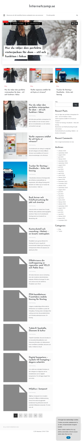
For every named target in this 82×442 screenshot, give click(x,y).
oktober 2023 (62, 185)
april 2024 (61, 173)
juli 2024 (60, 167)
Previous (72, 23)
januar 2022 (61, 218)
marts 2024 (61, 175)
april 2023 (61, 198)
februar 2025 (62, 159)
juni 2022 (60, 212)
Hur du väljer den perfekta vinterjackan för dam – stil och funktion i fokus (25, 52)
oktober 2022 (62, 204)
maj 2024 (61, 171)
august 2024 (61, 165)
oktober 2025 (62, 151)
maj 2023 (61, 196)
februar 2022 (62, 216)
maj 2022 (61, 214)
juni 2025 (60, 157)
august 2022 (61, 208)
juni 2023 (60, 194)
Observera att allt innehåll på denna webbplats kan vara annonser (25, 15)
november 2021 (62, 220)
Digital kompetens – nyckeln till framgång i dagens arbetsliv (39, 359)
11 (35, 415)
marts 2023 (61, 200)
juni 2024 (60, 169)
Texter (60, 231)
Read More (73, 52)
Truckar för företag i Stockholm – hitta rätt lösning (64, 92)
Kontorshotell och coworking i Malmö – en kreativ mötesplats (39, 231)
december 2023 (62, 181)
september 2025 (63, 153)
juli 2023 (60, 191)
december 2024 (62, 161)
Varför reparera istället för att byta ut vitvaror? (40, 139)
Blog (7, 23)
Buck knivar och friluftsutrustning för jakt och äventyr (38, 199)
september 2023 (63, 187)
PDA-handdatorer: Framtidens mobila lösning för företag (38, 296)
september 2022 (63, 206)
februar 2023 (62, 202)
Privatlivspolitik (50, 15)
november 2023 (62, 183)
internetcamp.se (35, 23)
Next (76, 23)
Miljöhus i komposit (38, 389)
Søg (56, 101)
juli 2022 (60, 210)
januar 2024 (61, 179)
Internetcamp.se (42, 6)
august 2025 (61, 155)
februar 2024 (62, 177)
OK (68, 437)
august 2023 (61, 189)
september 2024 (63, 163)
